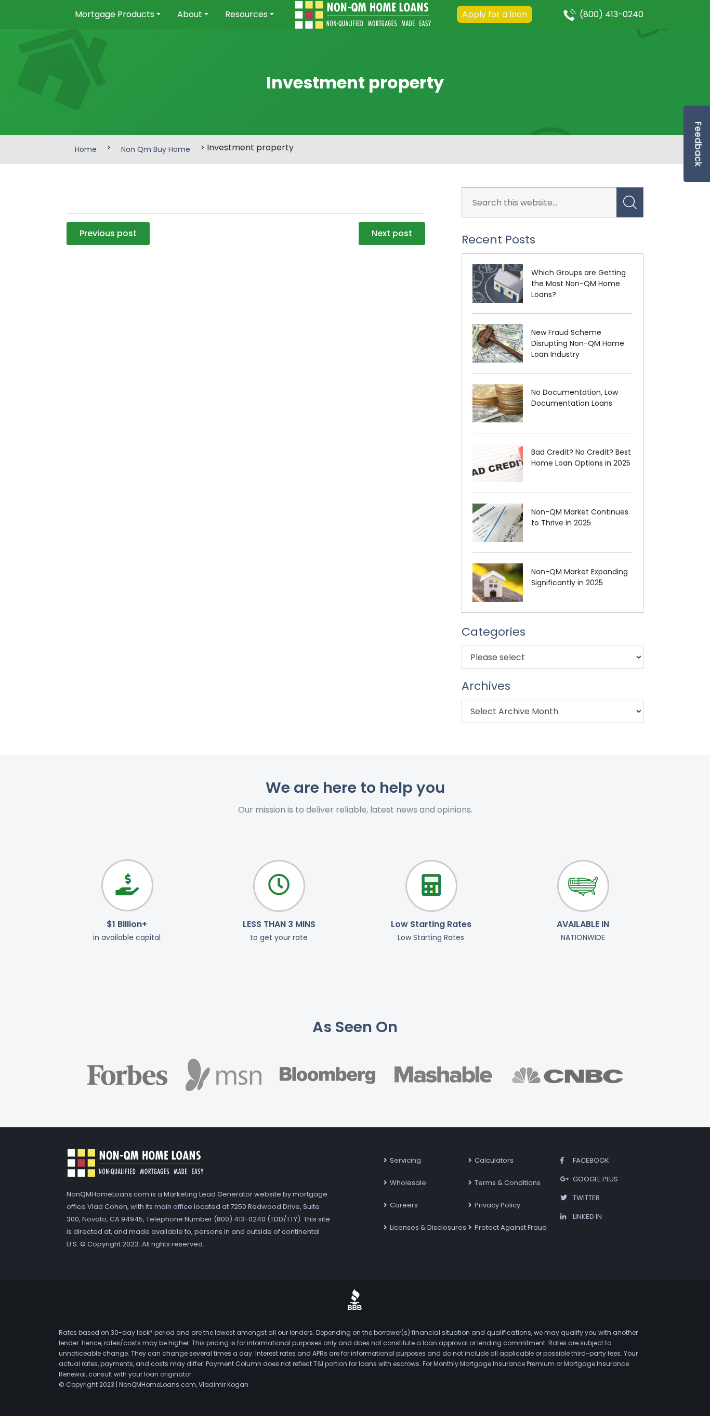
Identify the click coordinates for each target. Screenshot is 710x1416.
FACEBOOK (591, 1160)
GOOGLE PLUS (595, 1179)
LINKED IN (587, 1216)
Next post (392, 233)
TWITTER (586, 1198)
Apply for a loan (494, 14)
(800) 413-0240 (611, 14)
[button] (118, 14)
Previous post (108, 233)
